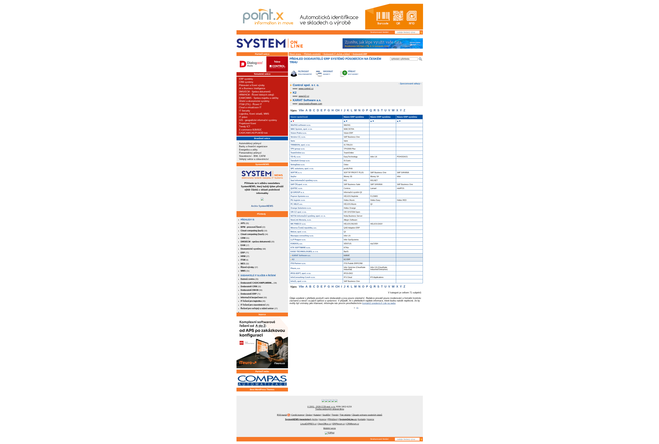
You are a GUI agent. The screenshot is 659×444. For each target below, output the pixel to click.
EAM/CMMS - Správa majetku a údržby (259, 98)
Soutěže (326, 415)
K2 (294, 92)
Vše (301, 110)
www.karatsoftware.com (310, 103)
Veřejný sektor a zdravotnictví (254, 159)
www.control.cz (306, 88)
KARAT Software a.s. (307, 100)
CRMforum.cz (352, 424)
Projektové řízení (247, 123)
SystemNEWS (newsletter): (298, 419)
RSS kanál (282, 415)
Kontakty (362, 419)
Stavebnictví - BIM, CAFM (252, 156)
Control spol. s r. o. (306, 85)
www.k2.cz (304, 96)
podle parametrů (305, 74)
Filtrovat (303, 71)
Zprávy (309, 415)
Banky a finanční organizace (253, 146)
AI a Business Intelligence (252, 88)
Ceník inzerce (297, 415)
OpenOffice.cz (324, 424)
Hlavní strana (295, 54)
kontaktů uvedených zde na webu (379, 303)
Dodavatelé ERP (360, 54)
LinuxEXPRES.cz (308, 424)
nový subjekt (353, 74)
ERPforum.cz (339, 424)
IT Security (244, 110)
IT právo (243, 117)
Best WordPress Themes (262, 389)
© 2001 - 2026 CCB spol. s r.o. (321, 407)
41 (357, 308)
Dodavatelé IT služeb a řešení (258, 275)
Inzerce (262, 314)
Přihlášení (332, 419)
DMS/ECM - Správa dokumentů (254, 91)
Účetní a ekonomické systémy (254, 101)
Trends (335, 415)
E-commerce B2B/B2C (250, 129)
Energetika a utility (248, 149)
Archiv (315, 419)
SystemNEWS (262, 164)
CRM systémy (246, 82)
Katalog (317, 415)
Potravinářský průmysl (250, 152)
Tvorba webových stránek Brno (329, 409)
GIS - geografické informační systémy (258, 120)
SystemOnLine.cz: (348, 419)
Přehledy (261, 214)
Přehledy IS (247, 219)
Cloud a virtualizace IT (250, 107)
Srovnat (328, 71)
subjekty (326, 74)
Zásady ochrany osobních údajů (367, 415)
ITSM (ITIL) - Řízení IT (250, 104)
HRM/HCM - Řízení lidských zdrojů (256, 94)
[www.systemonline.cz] (269, 43)
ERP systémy (246, 79)
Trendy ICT (244, 126)
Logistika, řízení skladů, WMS (254, 114)
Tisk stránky (345, 415)
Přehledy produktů (312, 54)
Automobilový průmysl (250, 143)
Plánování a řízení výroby (252, 85)
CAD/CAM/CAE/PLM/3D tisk (253, 133)
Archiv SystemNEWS (262, 206)
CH (337, 110)
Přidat (351, 71)
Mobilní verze (329, 428)
